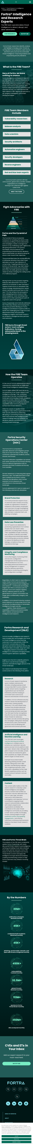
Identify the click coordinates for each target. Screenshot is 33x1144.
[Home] (2, 2)
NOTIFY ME (24, 34)
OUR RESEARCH (9, 34)
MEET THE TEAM (16, 192)
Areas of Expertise (10, 1114)
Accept (16, 1136)
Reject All (16, 1139)
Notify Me (16, 1063)
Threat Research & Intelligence (15, 8)
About (7, 1118)
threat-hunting (7, 402)
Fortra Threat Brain (8, 303)
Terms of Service (18, 1126)
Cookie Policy (7, 1126)
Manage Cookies (16, 1142)
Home (3, 8)
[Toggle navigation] (30, 2)
